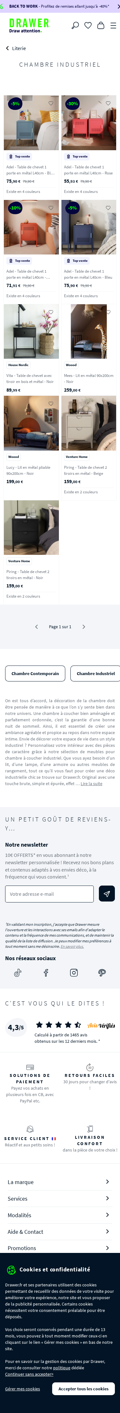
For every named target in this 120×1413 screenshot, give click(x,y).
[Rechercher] (75, 25)
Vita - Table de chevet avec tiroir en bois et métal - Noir (30, 378)
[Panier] (100, 24)
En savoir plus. (72, 946)
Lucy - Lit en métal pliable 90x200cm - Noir (28, 470)
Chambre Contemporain (35, 673)
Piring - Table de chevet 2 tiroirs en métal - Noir (27, 574)
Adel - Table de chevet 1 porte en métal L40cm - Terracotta (26, 277)
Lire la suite (91, 783)
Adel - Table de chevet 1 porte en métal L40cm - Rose (88, 170)
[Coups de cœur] (88, 24)
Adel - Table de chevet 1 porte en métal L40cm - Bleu (88, 274)
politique (61, 1368)
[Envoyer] (107, 894)
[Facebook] (46, 973)
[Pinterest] (102, 973)
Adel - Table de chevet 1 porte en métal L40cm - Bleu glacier (30, 172)
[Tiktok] (18, 973)
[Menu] (113, 24)
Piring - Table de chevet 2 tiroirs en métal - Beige (85, 470)
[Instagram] (74, 973)
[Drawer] (29, 25)
